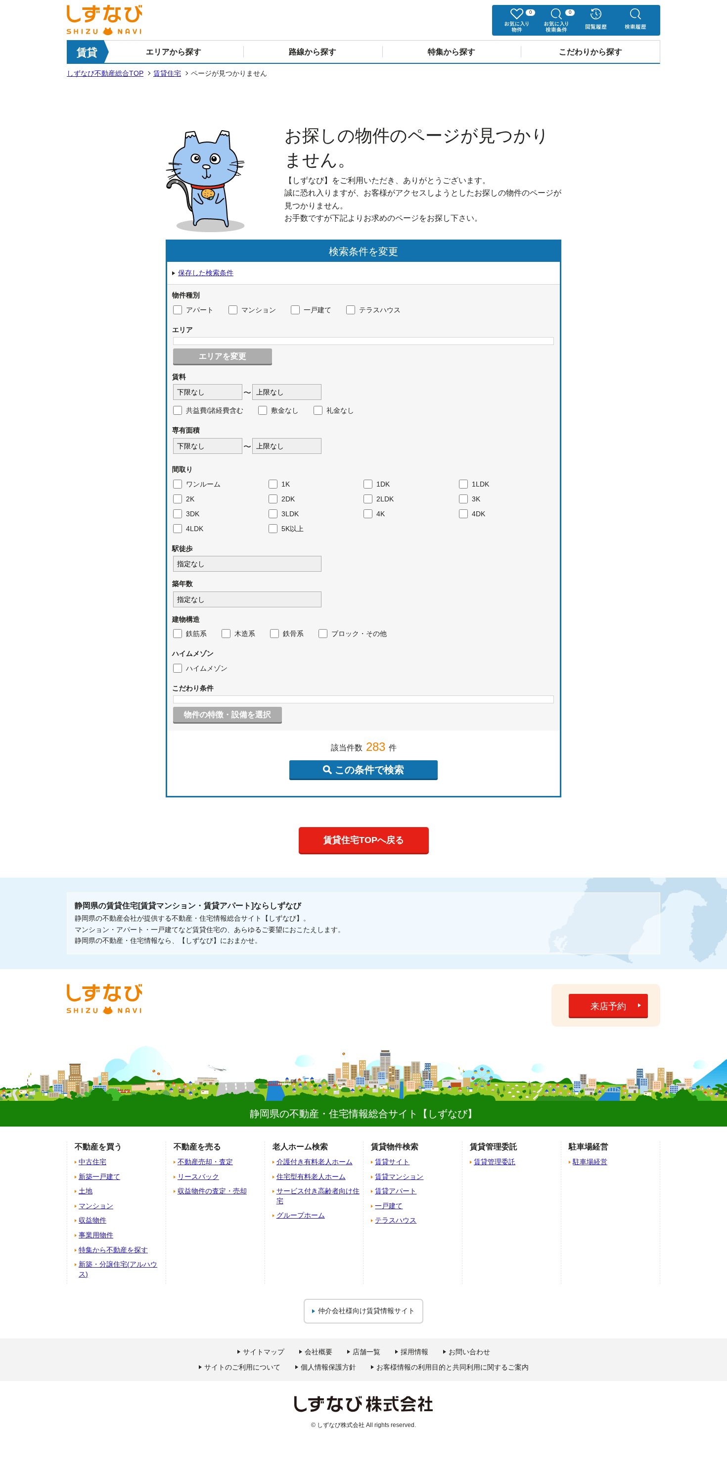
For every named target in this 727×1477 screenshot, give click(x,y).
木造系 (244, 634)
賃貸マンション (399, 1177)
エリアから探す (173, 52)
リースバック (198, 1177)
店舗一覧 (366, 1352)
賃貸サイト (392, 1162)
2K (190, 499)
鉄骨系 (293, 634)
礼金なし (340, 410)
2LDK (385, 499)
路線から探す (312, 52)
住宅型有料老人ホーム (311, 1177)
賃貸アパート (395, 1191)
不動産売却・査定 (205, 1162)
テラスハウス (380, 310)
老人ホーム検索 (300, 1146)
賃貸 (87, 52)
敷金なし (285, 410)
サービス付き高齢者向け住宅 (318, 1196)
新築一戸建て (99, 1177)
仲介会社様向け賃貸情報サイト (366, 1311)
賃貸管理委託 (494, 1162)
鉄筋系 (196, 634)
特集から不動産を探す (113, 1250)
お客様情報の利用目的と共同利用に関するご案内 (452, 1367)
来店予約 (608, 1006)
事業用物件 (96, 1235)
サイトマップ (263, 1352)
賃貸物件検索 (394, 1146)
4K (380, 514)
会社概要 (318, 1352)
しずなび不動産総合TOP (105, 73)
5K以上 (292, 529)
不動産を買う (98, 1146)
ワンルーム (203, 484)
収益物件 (92, 1220)
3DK (192, 514)
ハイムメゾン (206, 668)
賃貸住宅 (167, 73)
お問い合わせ (469, 1352)
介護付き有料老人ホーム (314, 1162)
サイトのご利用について (242, 1367)
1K (285, 484)
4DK (478, 514)
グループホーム (300, 1215)
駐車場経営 (590, 1162)
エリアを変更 (222, 356)
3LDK (290, 514)
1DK (383, 484)
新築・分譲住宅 (118, 1269)
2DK (288, 499)
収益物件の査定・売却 (212, 1191)
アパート (200, 310)
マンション (258, 310)
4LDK (194, 529)
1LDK (480, 484)
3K (476, 499)
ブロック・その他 (359, 634)
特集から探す (451, 52)
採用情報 (414, 1352)
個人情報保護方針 (328, 1367)
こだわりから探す (590, 52)
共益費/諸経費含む (214, 410)
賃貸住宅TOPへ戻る (363, 840)
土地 (85, 1191)
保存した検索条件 (205, 273)
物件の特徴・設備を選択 (227, 714)
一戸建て (317, 310)
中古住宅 (92, 1162)
